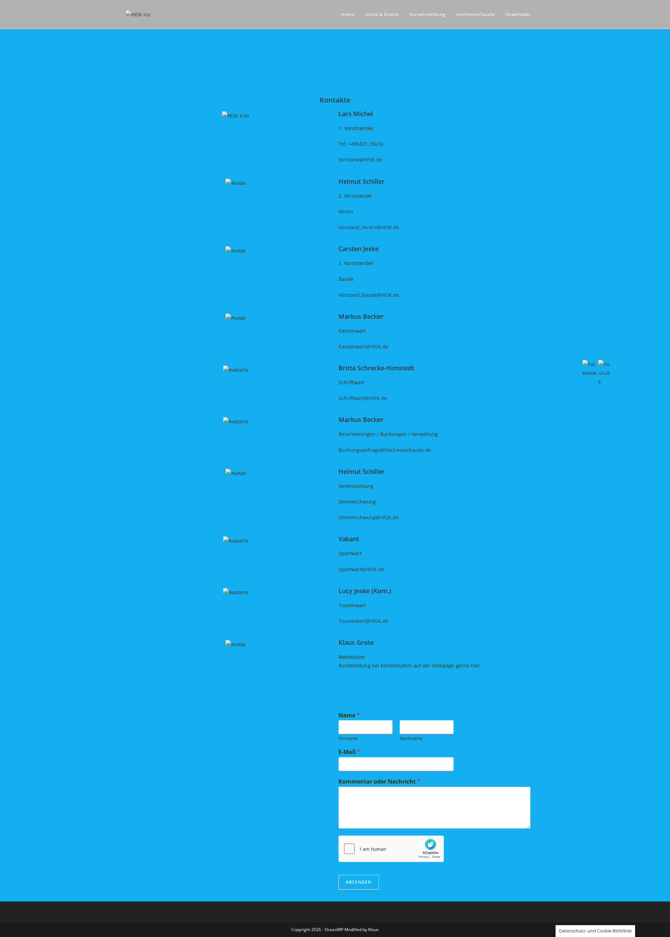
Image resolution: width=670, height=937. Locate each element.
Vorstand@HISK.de (360, 159)
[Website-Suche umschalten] (543, 14)
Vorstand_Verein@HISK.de (368, 227)
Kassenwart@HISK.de (363, 346)
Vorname (348, 738)
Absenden (359, 882)
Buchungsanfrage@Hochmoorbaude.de (384, 450)
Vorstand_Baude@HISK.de (368, 295)
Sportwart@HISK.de (361, 569)
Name (349, 715)
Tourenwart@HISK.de (363, 621)
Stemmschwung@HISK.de (368, 517)
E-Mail (349, 752)
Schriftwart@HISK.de (362, 398)
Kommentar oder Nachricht (379, 781)
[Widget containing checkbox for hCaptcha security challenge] (391, 849)
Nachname (411, 738)
